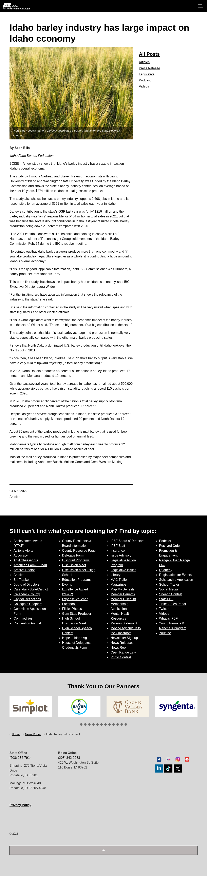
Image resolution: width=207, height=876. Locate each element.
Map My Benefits (122, 589)
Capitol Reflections (27, 599)
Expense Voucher (75, 599)
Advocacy (21, 555)
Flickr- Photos (72, 608)
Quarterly (165, 570)
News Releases (122, 642)
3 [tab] (89, 724)
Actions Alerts (23, 550)
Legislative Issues (123, 570)
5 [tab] (97, 724)
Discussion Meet (74, 565)
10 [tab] (117, 724)
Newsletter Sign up (124, 638)
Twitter (164, 608)
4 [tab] (93, 724)
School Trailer (169, 584)
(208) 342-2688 (69, 757)
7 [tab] (105, 724)
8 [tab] (109, 724)
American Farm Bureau (30, 565)
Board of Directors (26, 584)
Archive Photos (24, 570)
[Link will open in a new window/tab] (31, 706)
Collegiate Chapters (28, 604)
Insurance (118, 550)
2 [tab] (85, 724)
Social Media (168, 589)
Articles (15, 497)
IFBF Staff (118, 545)
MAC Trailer (119, 579)
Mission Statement (124, 623)
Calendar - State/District (31, 589)
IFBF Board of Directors (127, 541)
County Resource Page (79, 550)
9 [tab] (113, 724)
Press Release (149, 68)
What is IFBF (168, 618)
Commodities (23, 618)
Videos (144, 86)
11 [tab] (121, 724)
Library (115, 575)
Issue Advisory (121, 555)
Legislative (146, 74)
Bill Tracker (22, 579)
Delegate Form (72, 555)
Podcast (145, 80)
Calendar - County (27, 594)
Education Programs (76, 579)
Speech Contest (170, 594)
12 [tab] (126, 724)
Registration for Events (175, 575)
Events (67, 584)
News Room (119, 647)
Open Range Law (123, 652)
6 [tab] (101, 724)
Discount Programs (76, 560)
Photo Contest (121, 657)
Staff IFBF (166, 599)
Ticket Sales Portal (172, 604)
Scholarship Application (176, 579)
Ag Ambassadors (26, 560)
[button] (103, 850)
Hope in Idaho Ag (74, 638)
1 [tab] (81, 724)
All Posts (149, 54)
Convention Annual (27, 623)
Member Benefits (123, 594)
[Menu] (201, 6)
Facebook (69, 604)
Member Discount (123, 599)
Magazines (118, 584)
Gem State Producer (76, 613)
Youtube (165, 633)
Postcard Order (170, 545)
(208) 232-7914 (21, 757)
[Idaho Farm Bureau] (16, 6)
